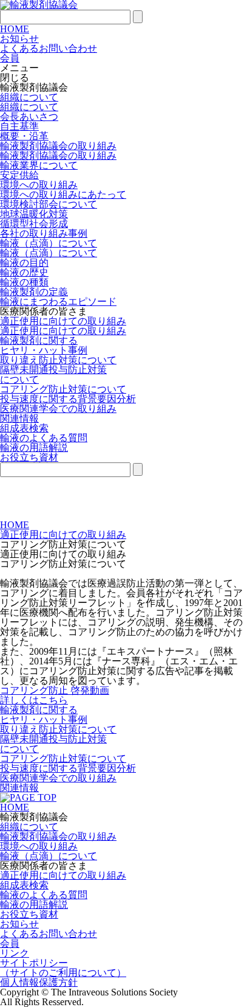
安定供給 (19, 175)
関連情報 (19, 418)
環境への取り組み (39, 184)
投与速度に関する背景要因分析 (68, 399)
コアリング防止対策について (63, 389)
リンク (14, 953)
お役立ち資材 (29, 914)
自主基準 (19, 126)
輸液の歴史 (24, 272)
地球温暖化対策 (34, 214)
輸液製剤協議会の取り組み (58, 146)
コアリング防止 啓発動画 (54, 690)
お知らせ (19, 38)
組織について (29, 97)
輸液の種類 (24, 282)
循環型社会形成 (34, 223)
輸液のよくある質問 (43, 438)
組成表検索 (24, 428)
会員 (9, 943)
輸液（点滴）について (48, 243)
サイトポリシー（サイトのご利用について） (63, 968)
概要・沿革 (24, 136)
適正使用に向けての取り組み (63, 321)
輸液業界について (39, 165)
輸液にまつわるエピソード (58, 301)
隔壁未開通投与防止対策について (53, 374)
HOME (14, 29)
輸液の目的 (24, 262)
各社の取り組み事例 (43, 233)
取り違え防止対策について (58, 360)
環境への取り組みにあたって (63, 194)
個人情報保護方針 (39, 982)
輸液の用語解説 (34, 447)
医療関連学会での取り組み (58, 408)
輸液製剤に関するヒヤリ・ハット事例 (43, 345)
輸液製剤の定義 (34, 292)
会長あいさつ (29, 116)
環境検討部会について (48, 204)
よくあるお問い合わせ (48, 48)
